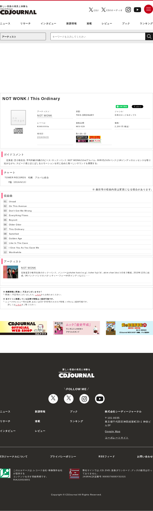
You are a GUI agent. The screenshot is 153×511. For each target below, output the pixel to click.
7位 (10, 181)
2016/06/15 (43, 137)
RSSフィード (107, 456)
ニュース (5, 23)
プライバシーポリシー (63, 456)
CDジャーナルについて (14, 456)
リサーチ (25, 23)
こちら (38, 294)
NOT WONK (44, 115)
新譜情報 (71, 23)
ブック (126, 23)
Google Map (112, 431)
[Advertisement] (76, 69)
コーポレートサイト (116, 437)
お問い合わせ (145, 456)
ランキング (146, 23)
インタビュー (48, 23)
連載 (89, 23)
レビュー (107, 23)
